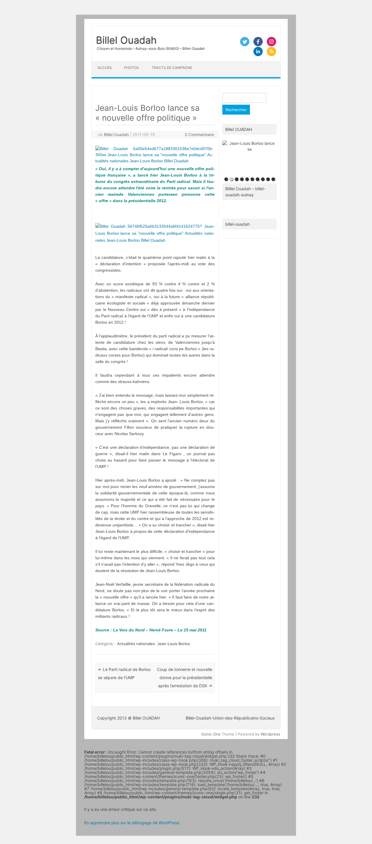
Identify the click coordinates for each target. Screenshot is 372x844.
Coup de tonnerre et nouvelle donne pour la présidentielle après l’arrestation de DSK (184, 677)
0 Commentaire (199, 134)
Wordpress (270, 734)
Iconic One (211, 734)
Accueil (104, 67)
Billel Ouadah (126, 40)
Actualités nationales (136, 643)
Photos (131, 67)
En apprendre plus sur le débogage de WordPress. (132, 822)
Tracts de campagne (172, 67)
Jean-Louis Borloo (173, 643)
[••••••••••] (249, 157)
